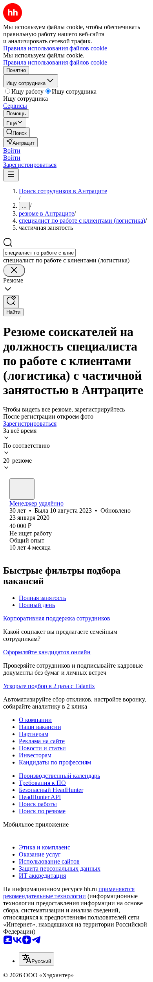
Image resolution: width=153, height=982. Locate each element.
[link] (16, 132)
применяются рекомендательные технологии (69, 892)
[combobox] (39, 253)
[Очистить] (14, 270)
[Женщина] (22, 489)
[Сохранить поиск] (11, 301)
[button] (11, 150)
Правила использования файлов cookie (55, 62)
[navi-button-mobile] (11, 174)
